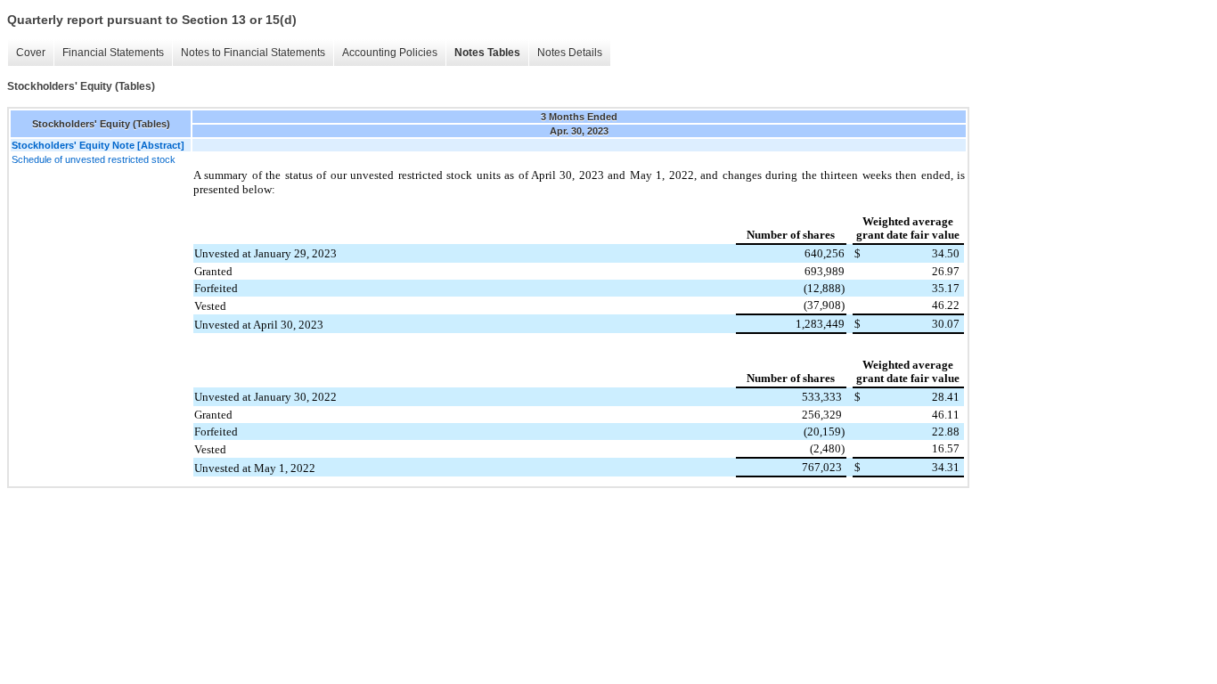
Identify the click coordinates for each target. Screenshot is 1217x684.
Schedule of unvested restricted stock (94, 159)
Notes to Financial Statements (253, 52)
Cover (30, 52)
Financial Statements (113, 52)
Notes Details (569, 52)
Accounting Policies (389, 52)
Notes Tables (487, 52)
